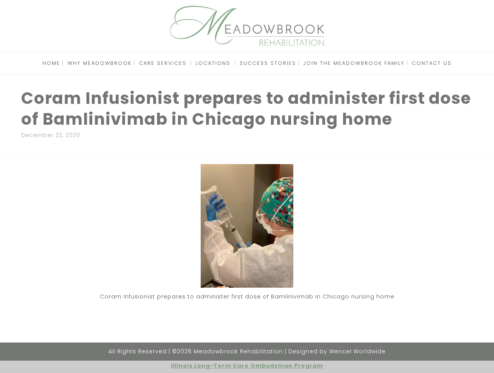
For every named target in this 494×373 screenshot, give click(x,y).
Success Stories (268, 63)
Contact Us (432, 63)
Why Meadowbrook (100, 63)
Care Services (162, 63)
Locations (213, 63)
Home (51, 63)
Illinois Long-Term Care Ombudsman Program (247, 366)
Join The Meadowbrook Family (353, 63)
